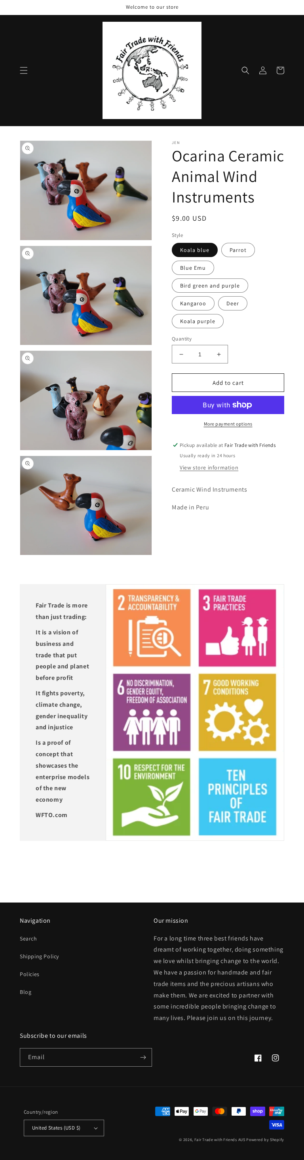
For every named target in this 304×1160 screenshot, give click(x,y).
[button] (23, 70)
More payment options (228, 424)
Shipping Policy (39, 956)
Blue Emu (193, 267)
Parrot (238, 250)
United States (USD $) (56, 1127)
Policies (30, 974)
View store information (209, 467)
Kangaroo (193, 303)
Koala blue (194, 250)
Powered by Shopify (265, 1139)
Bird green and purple (210, 285)
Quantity (182, 338)
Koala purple (197, 321)
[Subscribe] (143, 1057)
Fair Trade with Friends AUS (219, 1139)
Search (28, 938)
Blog (25, 991)
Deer (232, 303)
